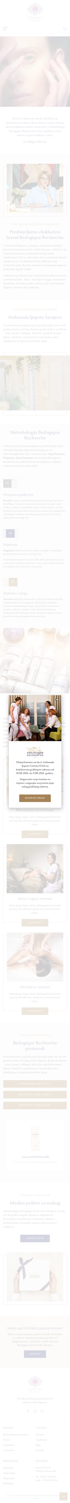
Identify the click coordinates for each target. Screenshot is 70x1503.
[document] (35, 751)
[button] (57, 699)
